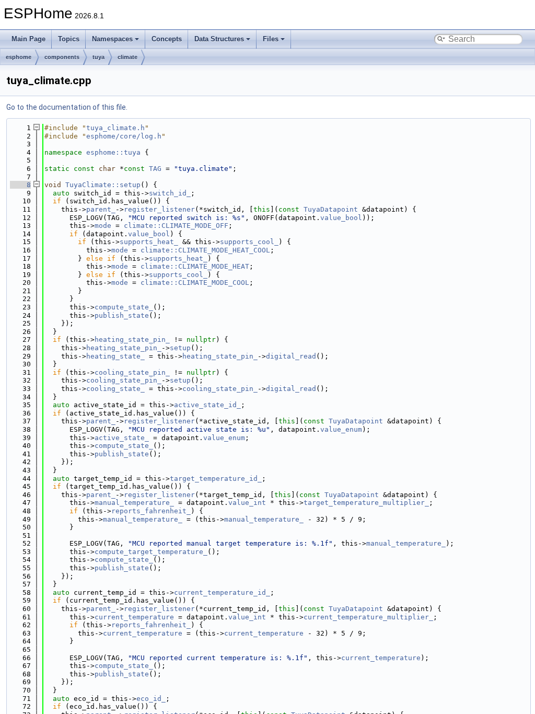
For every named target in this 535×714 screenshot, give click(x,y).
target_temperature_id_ (216, 478)
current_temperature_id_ (222, 592)
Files (270, 39)
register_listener (159, 209)
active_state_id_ (207, 405)
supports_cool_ (249, 242)
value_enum (341, 429)
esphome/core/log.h (123, 136)
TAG (155, 168)
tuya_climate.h (115, 128)
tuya (98, 57)
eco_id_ (151, 699)
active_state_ (122, 438)
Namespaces (112, 39)
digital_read (291, 356)
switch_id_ (170, 193)
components (61, 57)
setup (180, 348)
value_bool (341, 218)
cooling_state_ (115, 389)
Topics (68, 39)
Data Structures (219, 39)
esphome (18, 57)
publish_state (122, 315)
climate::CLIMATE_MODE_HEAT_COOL (205, 250)
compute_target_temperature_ (151, 552)
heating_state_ (115, 356)
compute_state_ (124, 307)
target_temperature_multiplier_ (366, 502)
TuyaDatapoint (331, 209)
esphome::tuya (113, 152)
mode (103, 225)
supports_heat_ (149, 242)
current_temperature (134, 617)
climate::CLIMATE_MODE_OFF (176, 225)
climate (127, 57)
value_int (247, 502)
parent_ (100, 209)
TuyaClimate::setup (103, 185)
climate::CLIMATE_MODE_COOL (195, 282)
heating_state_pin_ (132, 339)
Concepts (167, 39)
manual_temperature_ (134, 502)
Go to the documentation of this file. (66, 107)
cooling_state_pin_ (132, 372)
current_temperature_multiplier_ (368, 617)
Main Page (28, 39)
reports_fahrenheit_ (151, 511)
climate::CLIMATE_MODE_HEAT (195, 266)
